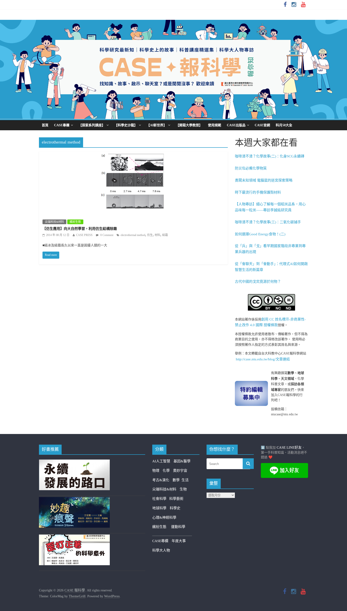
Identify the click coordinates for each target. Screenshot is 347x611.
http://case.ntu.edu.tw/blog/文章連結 (263, 359)
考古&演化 (160, 480)
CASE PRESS (84, 235)
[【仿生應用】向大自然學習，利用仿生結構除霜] (133, 154)
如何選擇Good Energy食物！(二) (260, 234)
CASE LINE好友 (289, 447)
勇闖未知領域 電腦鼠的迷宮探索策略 (263, 180)
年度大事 (179, 541)
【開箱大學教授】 (189, 125)
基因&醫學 (182, 461)
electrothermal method (133, 235)
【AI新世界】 (157, 125)
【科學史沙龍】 (125, 125)
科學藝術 (176, 499)
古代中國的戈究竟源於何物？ (258, 281)
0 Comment (106, 235)
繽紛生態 (75, 221)
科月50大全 (284, 125)
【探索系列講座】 (92, 125)
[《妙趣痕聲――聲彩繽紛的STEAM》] (74, 500)
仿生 (150, 235)
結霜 (165, 235)
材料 (157, 235)
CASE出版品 (236, 125)
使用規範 (214, 125)
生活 (185, 480)
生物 (183, 489)
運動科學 (178, 527)
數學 (177, 480)
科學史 (175, 508)
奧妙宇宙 (180, 470)
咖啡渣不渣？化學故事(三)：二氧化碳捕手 (268, 222)
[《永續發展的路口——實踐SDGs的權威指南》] (74, 462)
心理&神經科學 (164, 517)
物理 (155, 470)
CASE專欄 (61, 125)
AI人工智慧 (161, 461)
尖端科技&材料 (54, 221)
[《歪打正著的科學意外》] (74, 537)
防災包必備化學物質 (251, 168)
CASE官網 (262, 125)
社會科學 (160, 499)
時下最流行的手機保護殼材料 (258, 192)
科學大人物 (161, 550)
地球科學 (159, 508)
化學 (166, 470)
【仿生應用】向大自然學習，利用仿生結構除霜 (79, 229)
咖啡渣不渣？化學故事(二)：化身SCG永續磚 (269, 156)
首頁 (45, 125)
